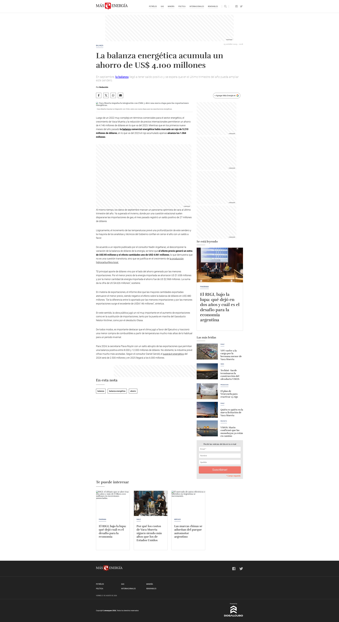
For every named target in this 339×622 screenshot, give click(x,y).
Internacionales (196, 6)
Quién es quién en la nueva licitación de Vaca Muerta (231, 412)
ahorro (133, 391)
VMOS (222, 364)
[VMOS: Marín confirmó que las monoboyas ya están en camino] (207, 428)
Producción (224, 385)
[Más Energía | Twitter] (241, 6)
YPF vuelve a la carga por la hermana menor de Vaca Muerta (231, 355)
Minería (171, 6)
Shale (222, 344)
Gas (162, 6)
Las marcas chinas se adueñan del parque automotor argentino (188, 531)
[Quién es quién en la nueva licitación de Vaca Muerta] (207, 410)
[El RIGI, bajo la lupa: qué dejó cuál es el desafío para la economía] (113, 503)
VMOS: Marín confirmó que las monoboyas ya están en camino (231, 432)
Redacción (103, 87)
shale (222, 403)
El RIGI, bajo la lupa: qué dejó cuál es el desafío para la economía (112, 531)
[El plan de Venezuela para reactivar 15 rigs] (207, 391)
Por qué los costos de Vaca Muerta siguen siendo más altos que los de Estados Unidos (149, 533)
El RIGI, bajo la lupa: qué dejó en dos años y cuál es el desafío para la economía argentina (220, 307)
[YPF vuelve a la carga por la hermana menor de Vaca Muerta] (207, 352)
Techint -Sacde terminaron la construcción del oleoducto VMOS (229, 374)
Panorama (204, 287)
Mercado (177, 519)
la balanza (122, 77)
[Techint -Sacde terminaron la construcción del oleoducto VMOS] (207, 371)
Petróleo (153, 6)
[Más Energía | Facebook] (236, 6)
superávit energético (173, 353)
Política (182, 6)
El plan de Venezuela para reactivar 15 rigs (229, 394)
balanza (99, 45)
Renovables (213, 6)
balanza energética (117, 391)
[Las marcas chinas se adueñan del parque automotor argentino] (188, 503)
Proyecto (223, 421)
